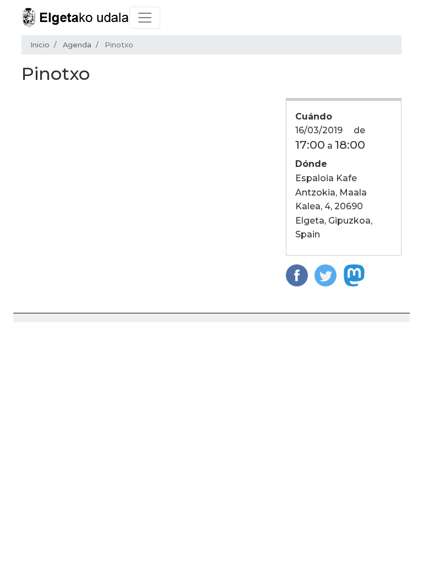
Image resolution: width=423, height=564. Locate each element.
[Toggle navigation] (144, 18)
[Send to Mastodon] (354, 274)
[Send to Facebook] (297, 274)
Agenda (77, 45)
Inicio (40, 45)
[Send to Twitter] (325, 274)
